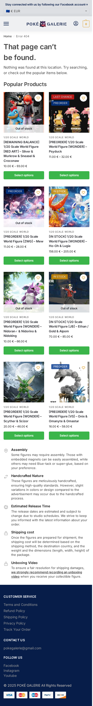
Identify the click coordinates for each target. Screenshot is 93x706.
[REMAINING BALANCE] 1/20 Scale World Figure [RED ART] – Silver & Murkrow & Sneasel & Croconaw (21, 151)
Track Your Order (17, 629)
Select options (24, 175)
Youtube (10, 675)
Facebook (11, 665)
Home (8, 36)
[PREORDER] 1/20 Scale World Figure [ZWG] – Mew (23, 239)
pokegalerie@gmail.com (22, 648)
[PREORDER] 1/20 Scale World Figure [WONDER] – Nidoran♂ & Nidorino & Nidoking (23, 329)
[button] (85, 24)
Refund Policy (14, 611)
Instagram (11, 670)
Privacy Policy (15, 623)
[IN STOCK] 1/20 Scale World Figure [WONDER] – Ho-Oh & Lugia (68, 241)
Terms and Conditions (20, 604)
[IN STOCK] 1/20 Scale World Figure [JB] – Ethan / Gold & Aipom (68, 326)
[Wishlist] (38, 98)
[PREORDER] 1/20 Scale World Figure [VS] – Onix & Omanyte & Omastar (68, 416)
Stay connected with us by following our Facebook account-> (46, 4)
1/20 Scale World (16, 137)
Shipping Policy (16, 617)
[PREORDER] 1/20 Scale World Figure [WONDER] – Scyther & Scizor (23, 416)
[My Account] (76, 24)
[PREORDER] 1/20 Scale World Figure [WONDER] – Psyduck (68, 146)
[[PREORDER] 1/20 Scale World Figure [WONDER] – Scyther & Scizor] (24, 382)
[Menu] (11, 23)
